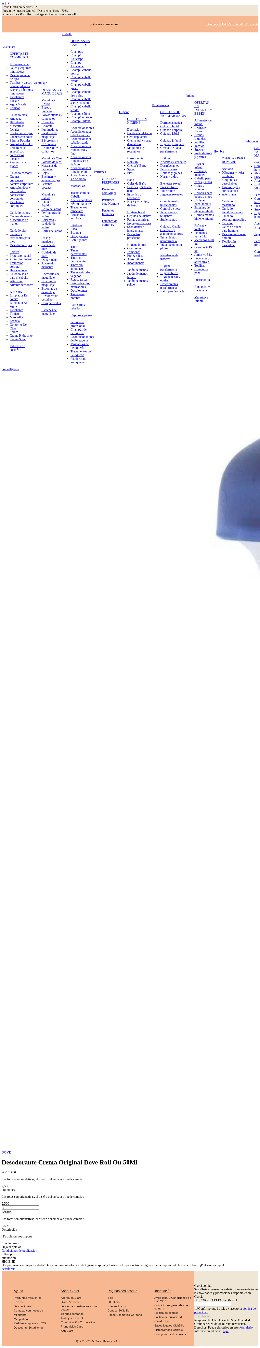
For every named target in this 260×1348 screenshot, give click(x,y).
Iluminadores (49, 129)
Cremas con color (21, 137)
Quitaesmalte (50, 259)
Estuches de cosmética (17, 347)
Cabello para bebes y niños (203, 180)
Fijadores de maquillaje (49, 135)
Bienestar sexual (170, 183)
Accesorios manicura (48, 265)
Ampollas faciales (21, 144)
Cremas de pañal (201, 271)
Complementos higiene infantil (204, 216)
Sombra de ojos (51, 162)
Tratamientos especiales (78, 209)
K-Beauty (16, 291)
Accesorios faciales (17, 156)
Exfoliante (16, 310)
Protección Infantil (21, 259)
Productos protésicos (133, 236)
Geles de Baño (136, 183)
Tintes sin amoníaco (76, 266)
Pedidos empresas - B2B (30, 1323)
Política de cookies (166, 1312)
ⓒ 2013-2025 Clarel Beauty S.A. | (98, 1341)
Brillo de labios (51, 209)
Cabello (67, 34)
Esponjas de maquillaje (49, 290)
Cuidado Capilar (170, 226)
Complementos (51, 303)
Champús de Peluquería (78, 331)
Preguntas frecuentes (27, 1297)
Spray (131, 169)
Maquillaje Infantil (201, 299)
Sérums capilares (81, 203)
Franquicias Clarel (72, 1326)
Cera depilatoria (137, 137)
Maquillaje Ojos (51, 158)
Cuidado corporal (21, 173)
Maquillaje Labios (48, 196)
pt (7, 3)
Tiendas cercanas (72, 1313)
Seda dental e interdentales (135, 228)
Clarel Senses (70, 1302)
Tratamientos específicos (18, 149)
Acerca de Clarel (71, 1297)
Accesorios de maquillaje (50, 275)
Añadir (7, 1211)
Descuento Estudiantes (28, 1327)
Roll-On (132, 162)
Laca (74, 229)
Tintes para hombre (77, 296)
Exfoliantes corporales (17, 203)
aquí (226, 1331)
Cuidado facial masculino (232, 210)
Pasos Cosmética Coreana (125, 1314)
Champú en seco (81, 117)
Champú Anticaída (77, 64)
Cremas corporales (16, 178)
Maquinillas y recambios (136, 149)
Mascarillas (78, 186)
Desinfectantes (169, 165)
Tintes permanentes (78, 252)
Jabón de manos (137, 270)
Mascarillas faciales (17, 127)
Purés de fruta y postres (203, 155)
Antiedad (16, 118)
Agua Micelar (18, 104)
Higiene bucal (136, 212)
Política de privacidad (168, 1317)
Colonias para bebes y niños (203, 194)
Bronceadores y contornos (51, 149)
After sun (16, 281)
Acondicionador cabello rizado (80, 140)
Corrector (47, 122)
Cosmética (8, 46)
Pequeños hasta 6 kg (201, 234)
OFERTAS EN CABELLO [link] (80, 42)
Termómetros (168, 169)
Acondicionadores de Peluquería (82, 338)
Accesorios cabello (77, 306)
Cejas (45, 173)
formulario (246, 1327)
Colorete (47, 126)
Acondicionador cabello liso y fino (80, 149)
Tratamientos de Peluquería (80, 353)
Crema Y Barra (136, 165)
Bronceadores (18, 270)
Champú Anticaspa (77, 57)
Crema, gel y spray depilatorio (139, 142)
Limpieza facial (19, 64)
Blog (110, 1297)
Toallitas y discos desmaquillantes (21, 84)
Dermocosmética (171, 122)
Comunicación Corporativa (78, 1322)
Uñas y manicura (47, 239)
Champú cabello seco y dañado (80, 100)
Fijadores (76, 225)
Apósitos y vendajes (173, 162)
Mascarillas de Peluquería (79, 345)
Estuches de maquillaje (49, 311)
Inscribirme (202, 1316)
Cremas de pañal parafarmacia (171, 149)
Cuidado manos (20, 212)
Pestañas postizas (46, 185)
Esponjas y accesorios (134, 196)
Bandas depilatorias (139, 133)
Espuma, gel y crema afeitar (231, 188)
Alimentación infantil (203, 122)
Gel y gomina (79, 236)
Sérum (14, 332)
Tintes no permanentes (78, 259)
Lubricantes (168, 190)
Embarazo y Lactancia (202, 288)
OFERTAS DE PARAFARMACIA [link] (173, 113)
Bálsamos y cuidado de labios (48, 223)
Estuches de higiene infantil (203, 209)
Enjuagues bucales (139, 223)
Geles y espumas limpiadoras (20, 69)
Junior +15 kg (203, 254)
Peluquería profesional (77, 324)
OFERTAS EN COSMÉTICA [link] (19, 55)
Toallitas (200, 265)
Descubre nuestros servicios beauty (79, 1308)
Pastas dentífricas (138, 219)
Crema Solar (18, 339)
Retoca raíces (79, 279)
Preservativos (169, 187)
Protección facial (20, 255)
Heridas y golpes (171, 173)
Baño (130, 180)
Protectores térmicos (77, 216)
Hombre (219, 151)
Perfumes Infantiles (108, 212)
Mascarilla (16, 317)
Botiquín (165, 158)
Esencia (15, 321)
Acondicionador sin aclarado (80, 177)
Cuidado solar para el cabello (19, 275)
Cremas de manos (21, 216)
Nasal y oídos (169, 176)
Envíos (18, 1302)
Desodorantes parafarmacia (169, 285)
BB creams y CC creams (49, 142)
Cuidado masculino (228, 203)
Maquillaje (40, 83)
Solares (14, 252)
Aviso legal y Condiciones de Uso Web (172, 1299)
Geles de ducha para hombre (232, 228)
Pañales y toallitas (200, 227)
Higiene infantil (199, 165)
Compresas (134, 248)
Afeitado (227, 169)
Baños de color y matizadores (81, 285)
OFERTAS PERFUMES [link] (110, 180)
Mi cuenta (20, 1314)
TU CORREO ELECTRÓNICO (215, 1300)
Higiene (124, 112)
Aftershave (229, 194)
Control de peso (170, 208)
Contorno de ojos (21, 133)
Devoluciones (22, 1306)
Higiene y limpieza (172, 144)
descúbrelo (8, 1269)
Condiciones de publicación (19, 1250)
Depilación (134, 129)
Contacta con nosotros (28, 1310)
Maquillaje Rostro (48, 102)
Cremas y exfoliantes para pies (20, 237)
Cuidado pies (18, 230)
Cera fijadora (78, 240)
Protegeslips (135, 255)
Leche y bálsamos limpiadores (21, 91)
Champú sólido (80, 113)
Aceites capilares (81, 200)
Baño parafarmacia (172, 291)
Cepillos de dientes (139, 216)
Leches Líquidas (200, 136)
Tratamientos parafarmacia (168, 239)
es (3, 3)
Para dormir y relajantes (169, 214)
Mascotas (252, 141)
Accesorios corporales (17, 196)
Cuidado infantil (170, 140)
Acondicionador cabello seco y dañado (80, 160)
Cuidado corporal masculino (234, 217)
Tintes (74, 246)
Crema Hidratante (21, 335)
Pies (129, 173)
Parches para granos (18, 164)
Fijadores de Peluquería (78, 360)
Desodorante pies (21, 245)
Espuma (76, 232)
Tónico (14, 313)
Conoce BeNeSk (118, 1310)
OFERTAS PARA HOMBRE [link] (234, 160)
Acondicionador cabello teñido (80, 169)
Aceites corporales (21, 184)
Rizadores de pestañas (49, 297)
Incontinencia (135, 263)
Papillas (199, 142)
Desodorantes (136, 158)
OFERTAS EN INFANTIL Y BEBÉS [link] (203, 108)
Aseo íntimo (135, 259)
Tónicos (15, 108)
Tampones (133, 252)
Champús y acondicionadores (171, 231)
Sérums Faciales (20, 140)
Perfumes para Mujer (109, 191)
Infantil (190, 95)
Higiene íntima (136, 244)
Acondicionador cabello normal (80, 133)
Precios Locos (117, 1306)
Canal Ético (161, 1321)
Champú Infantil (80, 121)
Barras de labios (51, 231)
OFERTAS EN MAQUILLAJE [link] (51, 91)
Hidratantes (17, 122)
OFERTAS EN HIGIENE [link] (137, 120)
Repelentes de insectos (169, 257)
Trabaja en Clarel (72, 1318)
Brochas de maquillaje (48, 283)
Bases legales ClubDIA (169, 1325)
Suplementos (168, 219)
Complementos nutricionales (170, 203)
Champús (76, 51)
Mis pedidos (21, 1319)
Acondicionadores (82, 128)
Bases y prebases (46, 109)
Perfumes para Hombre (110, 201)
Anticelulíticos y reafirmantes (20, 189)
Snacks (199, 149)
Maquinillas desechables (230, 181)
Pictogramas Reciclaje (168, 1329)
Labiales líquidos (46, 203)
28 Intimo (114, 1302)
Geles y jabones (199, 187)
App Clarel (67, 1330)
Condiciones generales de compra (171, 1307)
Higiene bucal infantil (202, 202)
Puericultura (202, 279)
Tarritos (199, 146)
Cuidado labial (169, 133)
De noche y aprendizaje (202, 260)
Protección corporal (16, 264)
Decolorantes (78, 290)
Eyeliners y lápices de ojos (50, 178)
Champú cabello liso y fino (80, 93)
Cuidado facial (19, 115)
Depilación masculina (229, 243)
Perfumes (100, 172)
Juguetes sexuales (171, 194)
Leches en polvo (200, 129)
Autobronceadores (21, 285)
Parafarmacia (160, 105)
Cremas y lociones (200, 172)
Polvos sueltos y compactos (51, 116)
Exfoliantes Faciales (17, 98)
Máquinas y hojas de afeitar (233, 174)
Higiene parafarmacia (168, 267)
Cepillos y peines (81, 315)
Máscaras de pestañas (49, 167)
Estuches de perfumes (109, 222)
